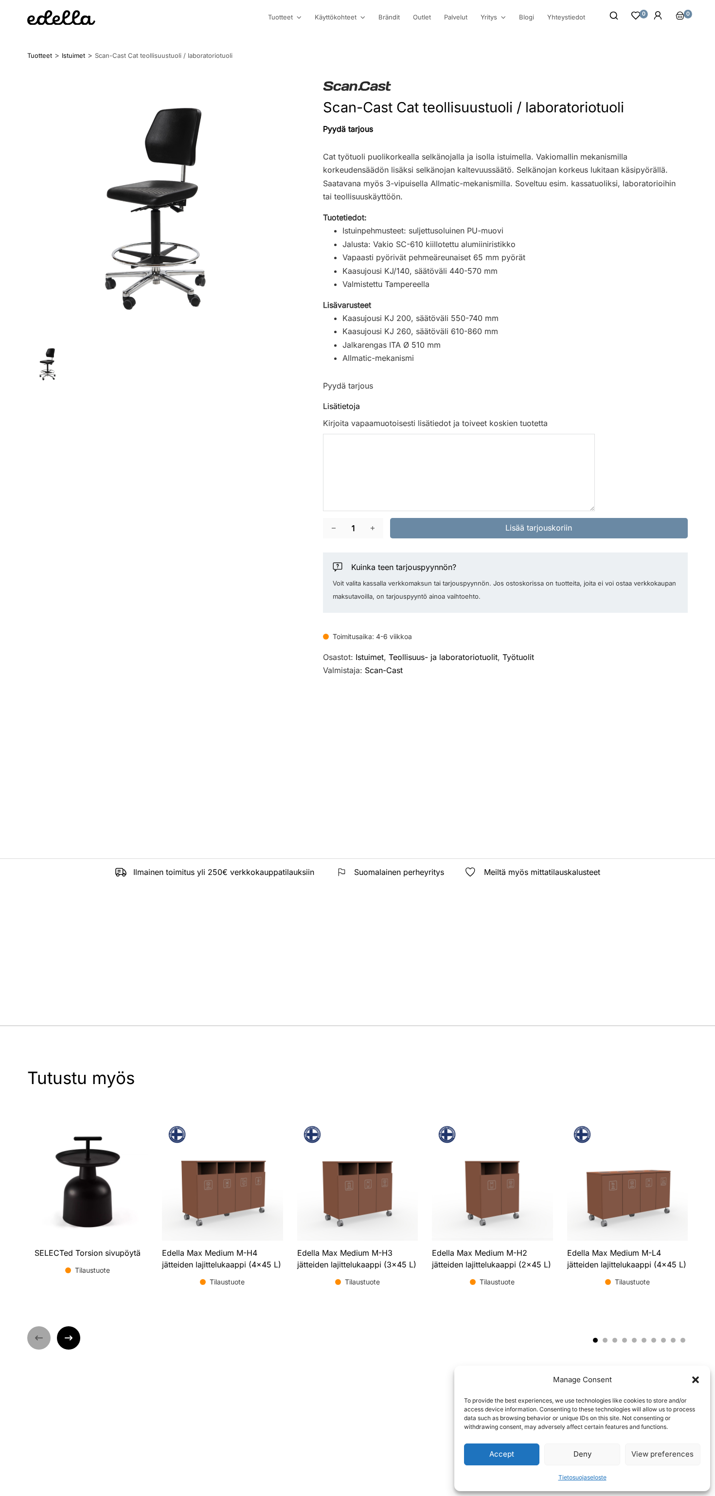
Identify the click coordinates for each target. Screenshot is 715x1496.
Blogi (526, 17)
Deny (582, 1454)
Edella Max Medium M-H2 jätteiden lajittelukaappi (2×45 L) (491, 1258)
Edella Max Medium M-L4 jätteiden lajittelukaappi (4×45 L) (626, 1258)
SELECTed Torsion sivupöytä (88, 1253)
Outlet (422, 17)
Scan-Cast (384, 670)
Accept (501, 1454)
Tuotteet (280, 17)
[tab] (595, 1339)
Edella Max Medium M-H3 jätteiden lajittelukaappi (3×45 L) (356, 1258)
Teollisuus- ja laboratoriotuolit (443, 657)
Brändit (389, 17)
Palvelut (455, 17)
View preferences (662, 1454)
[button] (695, 1380)
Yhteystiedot (566, 17)
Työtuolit (518, 657)
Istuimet (370, 657)
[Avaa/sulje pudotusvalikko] (299, 17)
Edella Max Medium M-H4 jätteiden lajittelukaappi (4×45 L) (221, 1258)
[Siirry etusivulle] (61, 17)
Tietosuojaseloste (582, 1477)
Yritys (489, 17)
